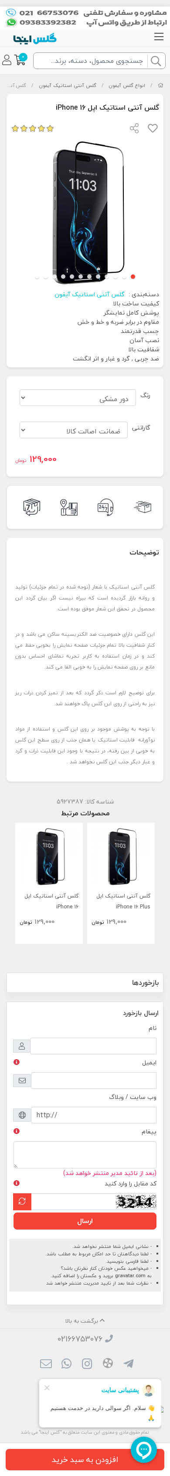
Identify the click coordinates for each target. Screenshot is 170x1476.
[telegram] (128, 1364)
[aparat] (108, 1364)
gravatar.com (130, 1276)
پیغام (149, 1131)
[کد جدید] (22, 1201)
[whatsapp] (66, 1364)
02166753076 (80, 1339)
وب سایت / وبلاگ (132, 1096)
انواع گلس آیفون (127, 85)
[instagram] (87, 1364)
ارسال (85, 1221)
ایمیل (149, 1062)
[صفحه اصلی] (160, 85)
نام (152, 1027)
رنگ (145, 395)
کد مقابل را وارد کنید (130, 1183)
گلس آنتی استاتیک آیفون (67, 85)
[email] (46, 1364)
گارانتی (141, 427)
